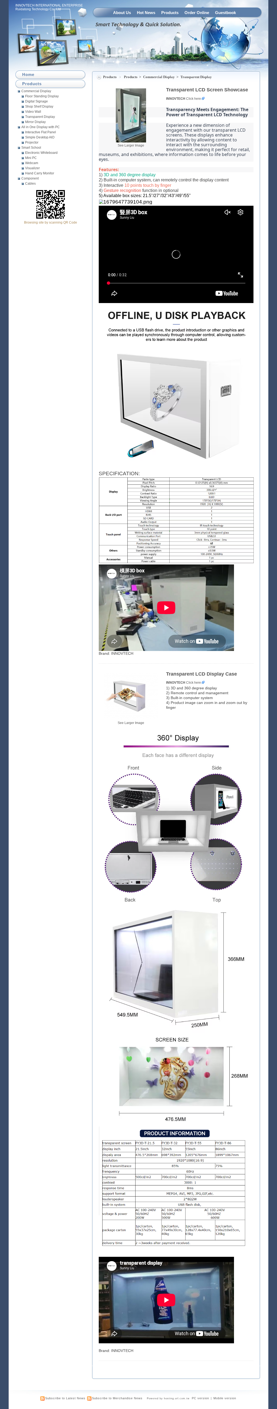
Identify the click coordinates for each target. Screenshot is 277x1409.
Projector (31, 142)
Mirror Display (35, 122)
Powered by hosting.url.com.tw (168, 1398)
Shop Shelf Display (39, 106)
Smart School (31, 147)
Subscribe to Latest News (65, 1398)
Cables (30, 183)
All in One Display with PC (40, 127)
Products (170, 12)
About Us (122, 12)
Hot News (146, 12)
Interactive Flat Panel (40, 132)
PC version (200, 1398)
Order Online (196, 12)
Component (30, 178)
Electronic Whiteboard (41, 153)
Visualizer (32, 168)
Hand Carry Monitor (39, 173)
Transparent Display (196, 77)
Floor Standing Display (42, 96)
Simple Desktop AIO (39, 137)
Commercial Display (159, 77)
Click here (194, 99)
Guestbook (225, 12)
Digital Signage (36, 101)
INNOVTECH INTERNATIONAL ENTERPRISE (49, 5)
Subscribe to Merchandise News (117, 1398)
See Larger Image (131, 145)
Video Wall (33, 112)
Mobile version (224, 1398)
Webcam (31, 163)
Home (28, 74)
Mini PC (31, 158)
